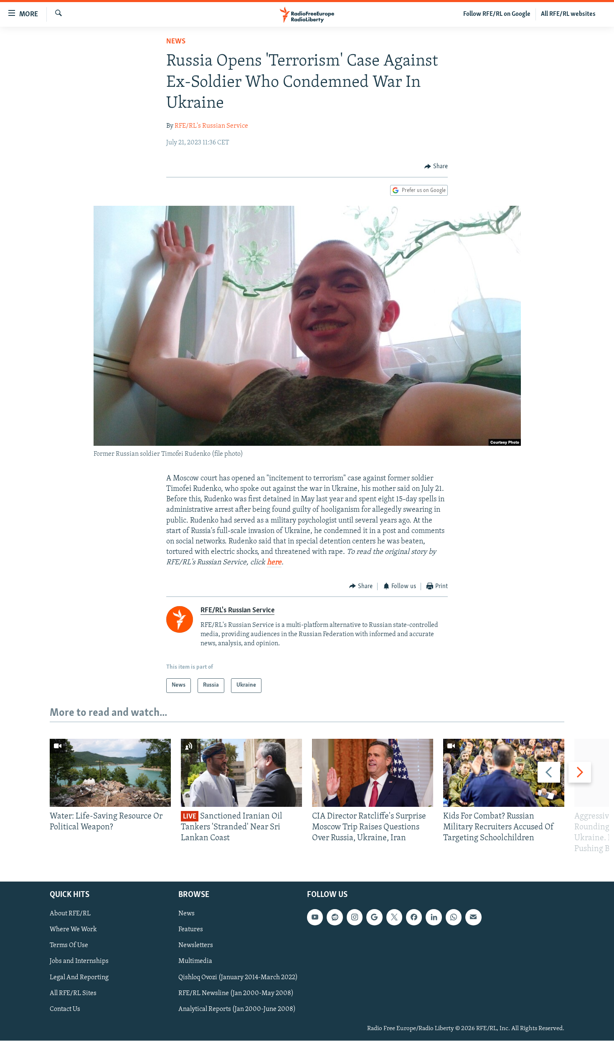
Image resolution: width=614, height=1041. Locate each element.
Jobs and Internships (79, 961)
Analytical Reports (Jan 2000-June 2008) (237, 1009)
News (175, 41)
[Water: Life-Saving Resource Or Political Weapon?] (110, 773)
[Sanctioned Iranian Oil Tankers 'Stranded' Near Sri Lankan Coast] (241, 773)
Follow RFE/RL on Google (496, 14)
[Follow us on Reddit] (335, 917)
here (274, 562)
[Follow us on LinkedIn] (433, 917)
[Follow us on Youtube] (315, 917)
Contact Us (65, 1009)
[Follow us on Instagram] (355, 917)
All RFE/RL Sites (73, 993)
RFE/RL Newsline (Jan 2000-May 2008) (236, 993)
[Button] (436, 166)
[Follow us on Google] (374, 917)
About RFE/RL (70, 914)
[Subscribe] (473, 917)
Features (190, 930)
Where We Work (73, 930)
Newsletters (195, 945)
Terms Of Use (69, 945)
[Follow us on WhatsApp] (454, 917)
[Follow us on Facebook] (414, 917)
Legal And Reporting (79, 977)
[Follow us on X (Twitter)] (394, 917)
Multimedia (195, 961)
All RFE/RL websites (568, 14)
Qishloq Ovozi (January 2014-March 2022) (238, 977)
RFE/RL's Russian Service (211, 126)
